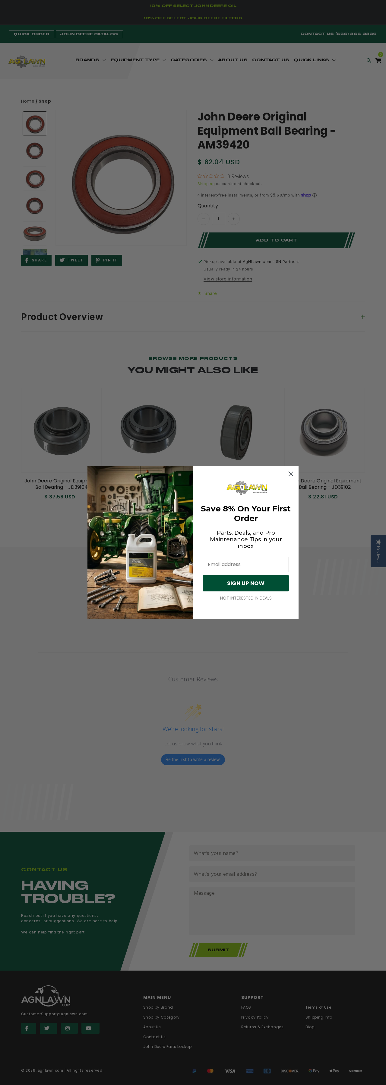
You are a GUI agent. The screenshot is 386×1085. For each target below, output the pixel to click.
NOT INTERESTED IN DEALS (246, 598)
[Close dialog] (291, 474)
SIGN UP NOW (245, 583)
